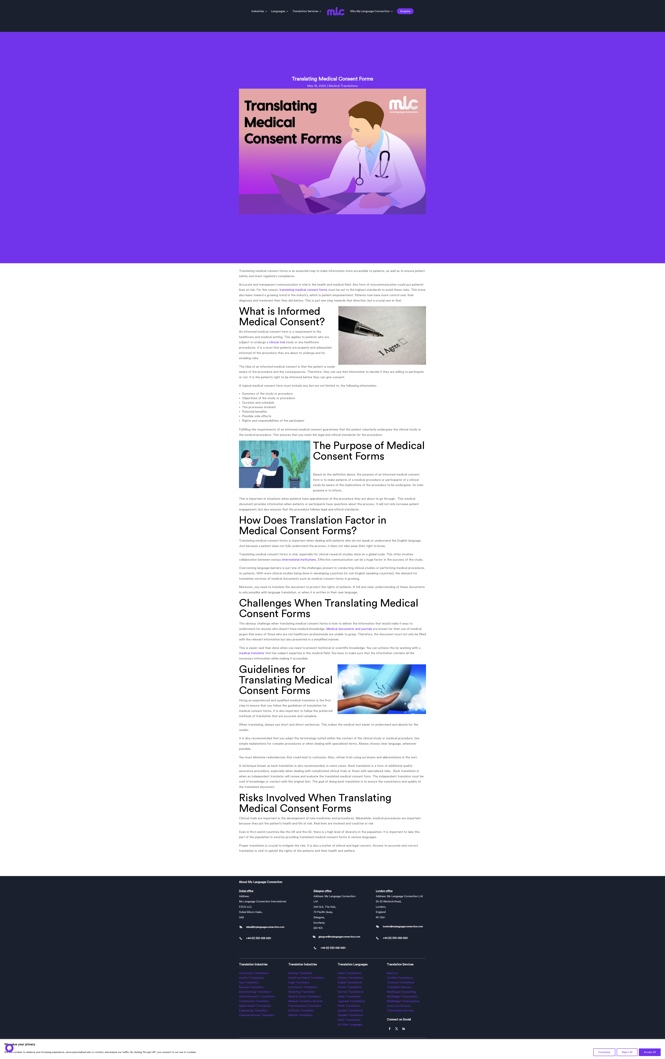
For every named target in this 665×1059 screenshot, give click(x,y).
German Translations (350, 992)
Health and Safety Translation (306, 978)
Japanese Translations (351, 1001)
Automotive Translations (254, 973)
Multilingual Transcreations (403, 1001)
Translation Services (305, 11)
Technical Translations (400, 982)
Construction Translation (254, 1001)
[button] (9, 1049)
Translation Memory (399, 987)
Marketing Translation (301, 992)
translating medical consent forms (303, 289)
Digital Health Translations (255, 1006)
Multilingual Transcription (402, 996)
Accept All (650, 1052)
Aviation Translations (251, 978)
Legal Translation (298, 982)
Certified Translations (400, 978)
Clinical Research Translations (257, 996)
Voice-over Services (398, 1006)
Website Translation (300, 1015)
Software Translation (301, 1010)
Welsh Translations (349, 1020)
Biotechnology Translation (255, 992)
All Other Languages (350, 1024)
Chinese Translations (350, 978)
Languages (278, 11)
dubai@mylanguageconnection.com (265, 927)
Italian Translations (349, 996)
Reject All (627, 1052)
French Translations (350, 987)
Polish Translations (349, 1006)
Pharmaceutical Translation (304, 1006)
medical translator (251, 653)
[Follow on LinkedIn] (403, 1028)
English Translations (350, 982)
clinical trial (277, 342)
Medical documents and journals (349, 628)
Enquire (405, 11)
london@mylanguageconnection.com (403, 926)
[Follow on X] (396, 1028)
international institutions (299, 559)
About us (392, 973)
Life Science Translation (302, 987)
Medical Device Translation (304, 996)
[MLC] (39, 979)
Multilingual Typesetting (401, 992)
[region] (332, 1049)
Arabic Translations (349, 973)
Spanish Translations (350, 1010)
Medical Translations (343, 85)
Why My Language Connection (370, 11)
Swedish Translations (350, 1015)
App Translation (249, 982)
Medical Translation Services (305, 1001)
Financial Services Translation (256, 1015)
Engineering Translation (253, 1010)
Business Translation (251, 987)
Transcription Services (400, 1010)
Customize (604, 1052)
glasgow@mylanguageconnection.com (339, 937)
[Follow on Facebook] (389, 1028)
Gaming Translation (300, 973)
